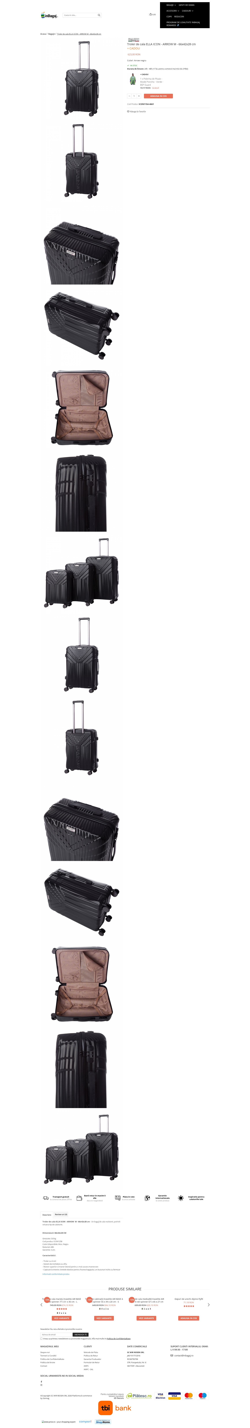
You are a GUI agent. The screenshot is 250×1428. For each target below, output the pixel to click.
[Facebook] (41, 1381)
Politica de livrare (47, 1362)
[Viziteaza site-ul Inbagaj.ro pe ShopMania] (103, 1421)
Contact (43, 1366)
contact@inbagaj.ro (183, 1355)
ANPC (86, 1366)
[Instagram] (41, 1385)
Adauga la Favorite (137, 111)
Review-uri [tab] (61, 1214)
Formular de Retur (92, 1362)
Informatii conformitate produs (56, 1274)
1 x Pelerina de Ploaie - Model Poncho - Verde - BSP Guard (151, 81)
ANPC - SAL (88, 1369)
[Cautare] (99, 15)
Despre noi (45, 1352)
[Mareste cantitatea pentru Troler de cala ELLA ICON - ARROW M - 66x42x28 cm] (139, 96)
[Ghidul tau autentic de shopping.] (85, 1421)
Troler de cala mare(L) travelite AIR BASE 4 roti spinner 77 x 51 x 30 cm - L (61, 1300)
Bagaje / (52, 33)
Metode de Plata (91, 1352)
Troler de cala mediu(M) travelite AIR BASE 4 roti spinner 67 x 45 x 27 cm (146, 1300)
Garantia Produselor (92, 1359)
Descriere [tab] (47, 1215)
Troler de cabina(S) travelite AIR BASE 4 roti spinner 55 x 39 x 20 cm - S (104, 1300)
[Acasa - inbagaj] (49, 15)
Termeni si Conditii (48, 1355)
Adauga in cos (158, 96)
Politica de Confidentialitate (118, 1338)
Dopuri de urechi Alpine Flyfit (189, 1299)
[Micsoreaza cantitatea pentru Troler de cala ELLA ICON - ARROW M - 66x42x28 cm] (129, 96)
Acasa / (44, 33)
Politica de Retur (91, 1355)
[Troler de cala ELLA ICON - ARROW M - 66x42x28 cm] (81, 79)
